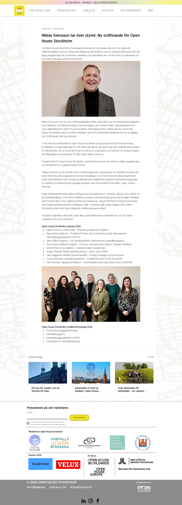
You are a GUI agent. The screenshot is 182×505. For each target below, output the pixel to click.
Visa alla (150, 357)
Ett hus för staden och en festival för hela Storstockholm (45, 390)
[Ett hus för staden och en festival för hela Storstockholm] (48, 373)
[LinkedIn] (84, 501)
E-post (30, 412)
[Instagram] (91, 501)
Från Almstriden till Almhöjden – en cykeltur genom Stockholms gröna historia (132, 390)
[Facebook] (98, 501)
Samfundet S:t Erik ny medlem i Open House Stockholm (86, 390)
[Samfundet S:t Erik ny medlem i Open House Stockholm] (91, 373)
